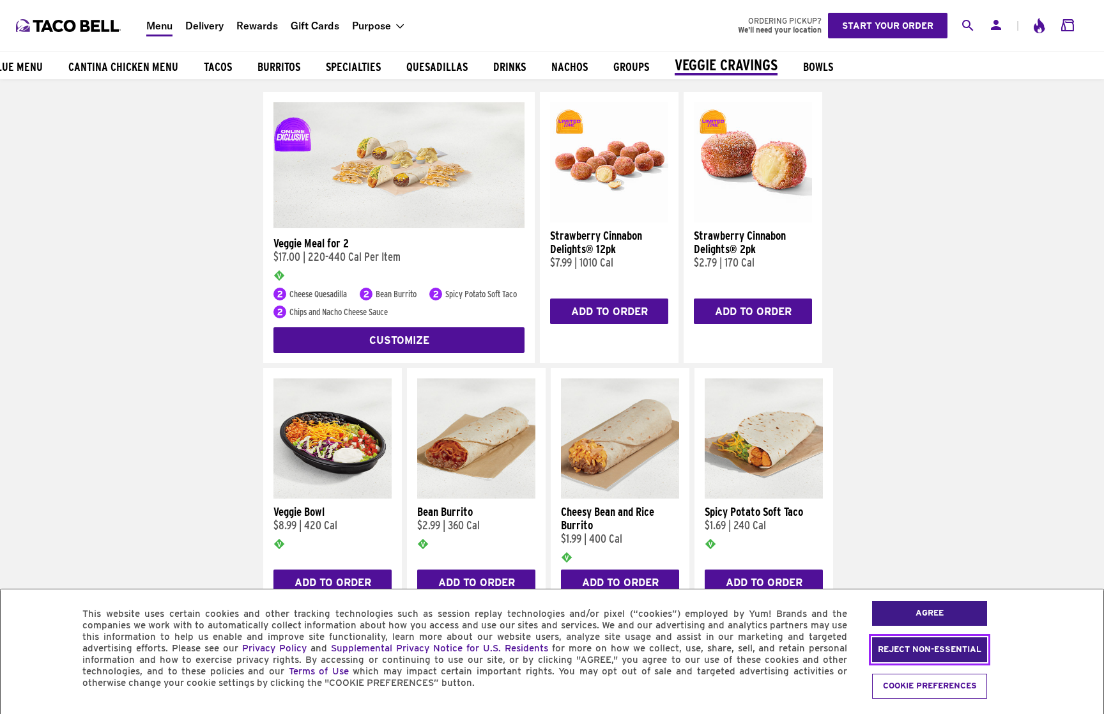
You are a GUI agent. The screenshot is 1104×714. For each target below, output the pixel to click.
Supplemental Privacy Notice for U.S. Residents (439, 648)
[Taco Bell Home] (69, 25)
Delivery (204, 25)
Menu (159, 25)
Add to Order (609, 312)
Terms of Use (319, 671)
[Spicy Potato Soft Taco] (764, 495)
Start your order (887, 25)
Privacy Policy (274, 648)
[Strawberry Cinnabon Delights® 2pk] (753, 219)
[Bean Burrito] (476, 495)
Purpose (371, 25)
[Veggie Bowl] (332, 495)
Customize (399, 340)
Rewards (257, 25)
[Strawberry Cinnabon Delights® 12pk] (609, 219)
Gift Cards (315, 25)
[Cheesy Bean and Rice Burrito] (620, 495)
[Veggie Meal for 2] (399, 225)
